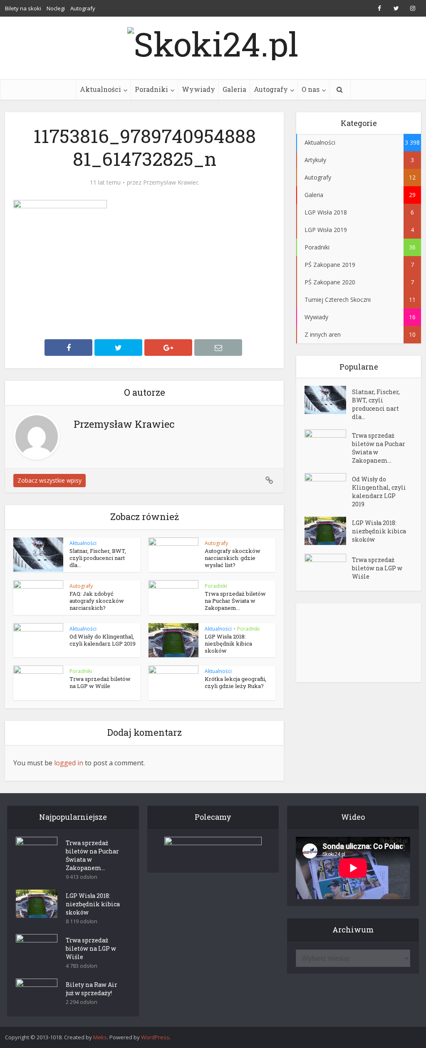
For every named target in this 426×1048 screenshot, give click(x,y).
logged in (68, 762)
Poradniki (151, 89)
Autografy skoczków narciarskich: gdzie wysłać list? (232, 558)
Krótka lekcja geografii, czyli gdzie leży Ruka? (235, 682)
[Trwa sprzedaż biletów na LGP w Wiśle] (328, 568)
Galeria (234, 89)
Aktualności (100, 89)
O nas (311, 89)
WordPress (155, 1037)
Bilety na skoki (23, 8)
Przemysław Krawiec (171, 182)
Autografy (82, 8)
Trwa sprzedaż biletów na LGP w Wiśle (100, 682)
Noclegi (56, 8)
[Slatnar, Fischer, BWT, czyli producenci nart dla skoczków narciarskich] (328, 400)
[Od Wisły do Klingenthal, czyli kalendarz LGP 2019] (328, 487)
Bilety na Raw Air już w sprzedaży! (91, 989)
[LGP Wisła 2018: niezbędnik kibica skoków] (328, 531)
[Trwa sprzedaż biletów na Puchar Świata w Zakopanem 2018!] (328, 443)
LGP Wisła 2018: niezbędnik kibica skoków (228, 643)
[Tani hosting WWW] (213, 849)
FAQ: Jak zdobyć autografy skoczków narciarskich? (96, 601)
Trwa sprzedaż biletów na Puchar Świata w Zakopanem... (235, 601)
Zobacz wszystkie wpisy (49, 480)
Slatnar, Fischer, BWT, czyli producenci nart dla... (97, 558)
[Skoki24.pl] (213, 41)
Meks (100, 1037)
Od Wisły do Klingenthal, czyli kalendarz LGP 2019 (102, 640)
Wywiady (198, 89)
